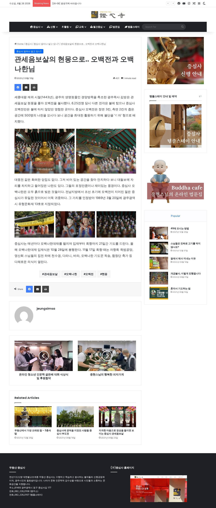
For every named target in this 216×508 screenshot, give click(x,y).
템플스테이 (133, 26)
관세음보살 (51, 274)
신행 (52, 26)
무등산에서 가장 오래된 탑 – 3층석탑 (33, 432)
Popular (175, 215)
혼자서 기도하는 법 (181, 288)
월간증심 (98, 26)
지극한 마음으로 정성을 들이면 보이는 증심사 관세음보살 (116, 432)
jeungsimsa (46, 308)
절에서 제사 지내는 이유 (183, 258)
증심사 (36, 26)
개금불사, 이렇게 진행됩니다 (186, 273)
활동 (66, 26)
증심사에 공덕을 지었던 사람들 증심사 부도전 (74, 432)
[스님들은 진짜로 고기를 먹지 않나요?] (159, 248)
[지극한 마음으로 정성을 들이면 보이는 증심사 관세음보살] (117, 416)
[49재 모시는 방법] (159, 233)
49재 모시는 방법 (180, 228)
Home (20, 44)
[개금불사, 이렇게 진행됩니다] (159, 278)
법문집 (116, 26)
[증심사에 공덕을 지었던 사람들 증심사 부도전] (75, 416)
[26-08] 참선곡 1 (60, 3)
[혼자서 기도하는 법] (159, 293)
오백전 (89, 274)
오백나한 (71, 274)
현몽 (104, 274)
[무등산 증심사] (108, 14)
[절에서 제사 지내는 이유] (159, 263)
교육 (81, 26)
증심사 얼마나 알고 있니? (46, 44)
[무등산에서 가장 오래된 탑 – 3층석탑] (33, 416)
